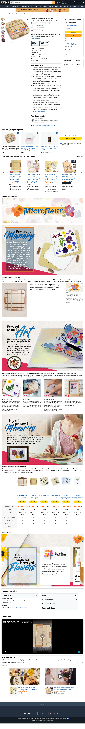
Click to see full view (17, 43)
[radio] (3, 19)
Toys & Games (4, 13)
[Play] (3, 652)
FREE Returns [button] (35, 38)
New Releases (43, 6)
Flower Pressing (24, 13)
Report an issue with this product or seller (44, 125)
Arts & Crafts (12, 13)
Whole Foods (58, 6)
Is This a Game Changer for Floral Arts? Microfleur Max (21, 622)
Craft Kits (18, 13)
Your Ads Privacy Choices (60, 718)
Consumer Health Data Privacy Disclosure (44, 718)
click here (8, 602)
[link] (30, 138)
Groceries (50, 6)
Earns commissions (25, 621)
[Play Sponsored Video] (60, 676)
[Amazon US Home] (27, 714)
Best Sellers (34, 6)
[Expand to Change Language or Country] (47, 713)
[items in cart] (82, 2)
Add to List (68, 54)
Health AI (8, 6)
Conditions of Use (22, 718)
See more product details (38, 111)
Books (74, 6)
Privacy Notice (30, 718)
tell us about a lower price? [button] (20, 607)
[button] (2, 6)
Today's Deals (67, 6)
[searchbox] (33, 2)
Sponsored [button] (3, 665)
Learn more (46, 122)
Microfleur (73, 40)
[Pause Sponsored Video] (38, 680)
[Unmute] (82, 652)
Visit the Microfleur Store (37, 27)
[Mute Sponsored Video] (38, 683)
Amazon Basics (25, 6)
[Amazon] (5, 2)
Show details (65, 146)
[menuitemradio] (79, 652)
